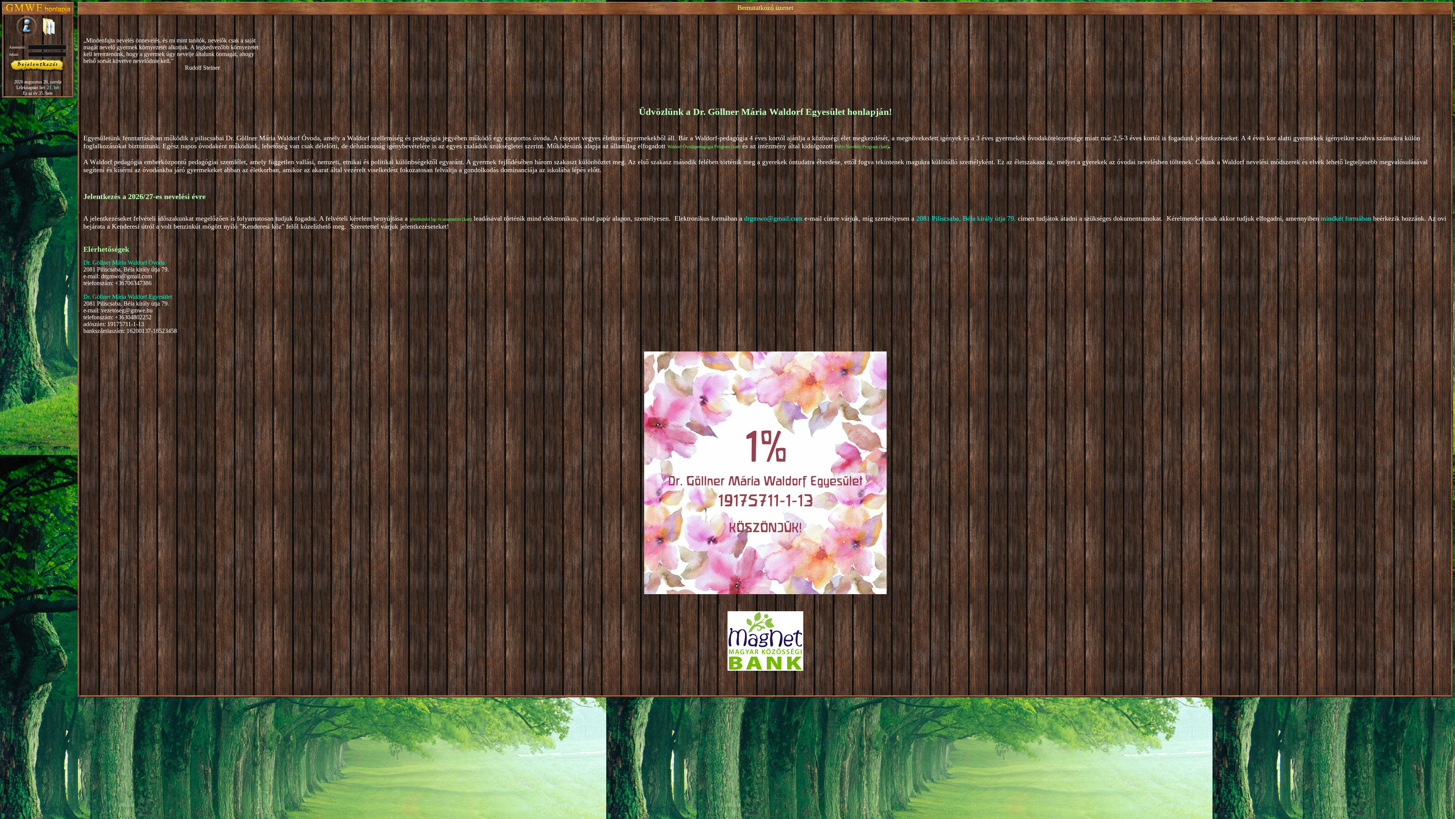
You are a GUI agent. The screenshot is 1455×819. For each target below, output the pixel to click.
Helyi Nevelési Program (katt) (862, 146)
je (411, 219)
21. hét (53, 87)
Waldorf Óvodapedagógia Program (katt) (703, 146)
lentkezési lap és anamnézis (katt (441, 219)
